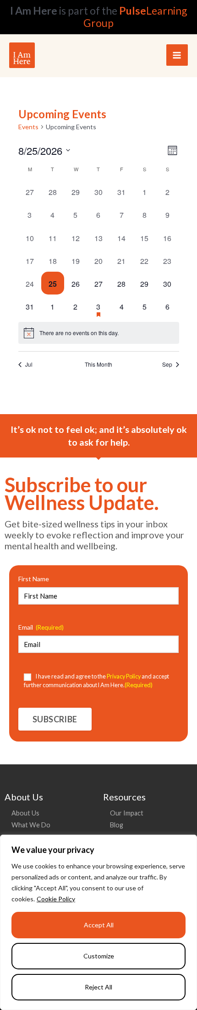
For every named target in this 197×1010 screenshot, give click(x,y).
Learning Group (135, 16)
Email (41, 627)
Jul (29, 364)
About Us (25, 813)
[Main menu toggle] (177, 55)
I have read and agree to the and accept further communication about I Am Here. (96, 681)
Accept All (99, 925)
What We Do (30, 825)
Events (28, 127)
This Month (98, 364)
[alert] (98, 333)
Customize (98, 956)
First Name (33, 579)
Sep (167, 364)
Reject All (98, 987)
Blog (116, 825)
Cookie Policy (56, 899)
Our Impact (126, 813)
